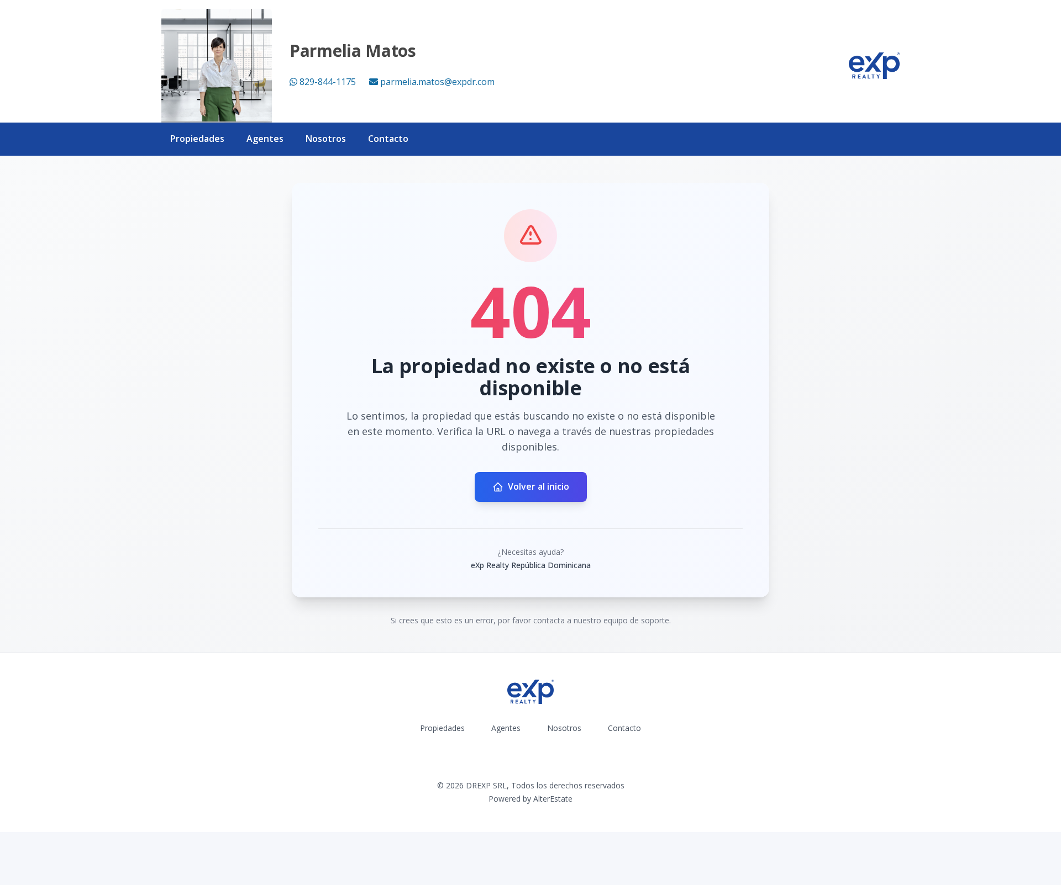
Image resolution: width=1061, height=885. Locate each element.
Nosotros (326, 139)
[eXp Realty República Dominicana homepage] (874, 65)
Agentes (264, 139)
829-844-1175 (328, 82)
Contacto (388, 139)
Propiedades (197, 139)
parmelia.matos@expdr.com (437, 82)
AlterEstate (552, 798)
